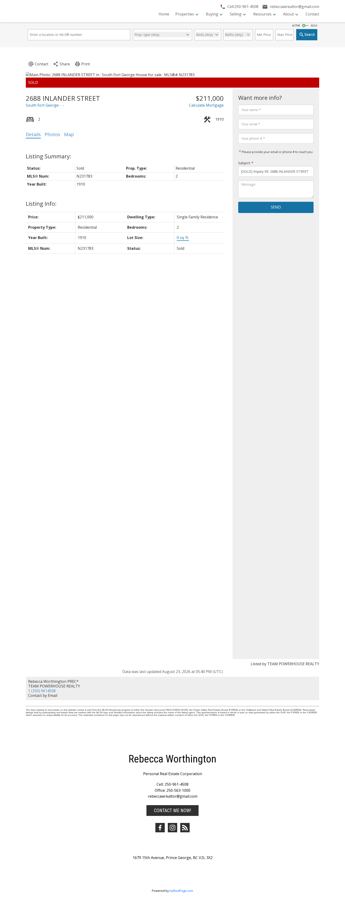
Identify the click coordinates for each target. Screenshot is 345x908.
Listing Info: (41, 203)
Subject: (244, 163)
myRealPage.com (181, 891)
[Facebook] (160, 827)
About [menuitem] (288, 14)
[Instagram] (172, 827)
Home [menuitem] (164, 14)
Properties (184, 14)
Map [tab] (69, 134)
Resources (262, 14)
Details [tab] (33, 134)
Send (276, 207)
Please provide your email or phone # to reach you (277, 152)
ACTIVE (296, 25)
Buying (212, 14)
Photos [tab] (52, 134)
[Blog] (185, 827)
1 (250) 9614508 (42, 690)
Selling (236, 14)
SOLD (313, 25)
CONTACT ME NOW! (172, 810)
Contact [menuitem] (312, 14)
